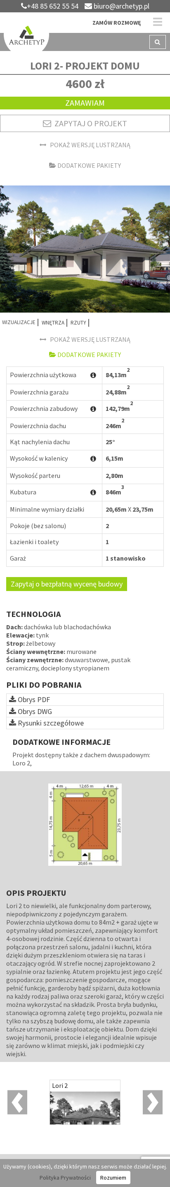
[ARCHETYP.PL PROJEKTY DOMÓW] (26, 35)
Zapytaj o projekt (89, 123)
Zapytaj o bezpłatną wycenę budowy (67, 584)
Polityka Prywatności (65, 1177)
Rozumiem (113, 1177)
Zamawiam (85, 102)
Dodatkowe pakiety (88, 165)
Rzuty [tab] (78, 322)
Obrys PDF (33, 699)
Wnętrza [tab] (53, 322)
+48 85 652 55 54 (52, 6)
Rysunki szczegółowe (50, 723)
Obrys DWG (34, 711)
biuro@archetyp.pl (120, 6)
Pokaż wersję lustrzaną (88, 145)
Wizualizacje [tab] (18, 322)
